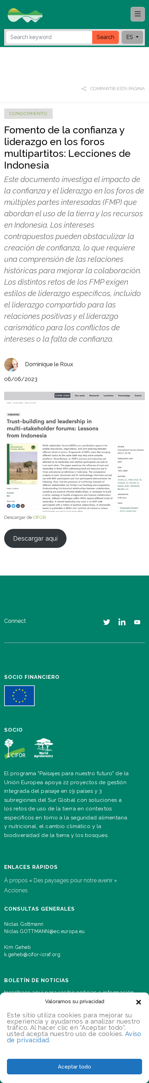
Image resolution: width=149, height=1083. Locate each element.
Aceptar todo (74, 1067)
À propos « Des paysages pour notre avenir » (60, 880)
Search (105, 37)
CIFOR (39, 517)
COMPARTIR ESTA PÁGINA (117, 88)
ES (130, 37)
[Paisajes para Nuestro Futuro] (43, 14)
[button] (138, 1001)
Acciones (16, 890)
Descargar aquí (35, 538)
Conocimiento (28, 113)
